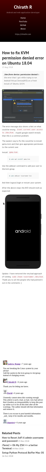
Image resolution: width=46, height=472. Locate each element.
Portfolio (23, 21)
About (23, 28)
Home (23, 18)
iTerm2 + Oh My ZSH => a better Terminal (20, 446)
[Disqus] (23, 325)
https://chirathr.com (23, 34)
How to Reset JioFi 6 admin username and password (23, 439)
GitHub (23, 25)
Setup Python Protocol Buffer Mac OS (23, 454)
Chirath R (23, 7)
